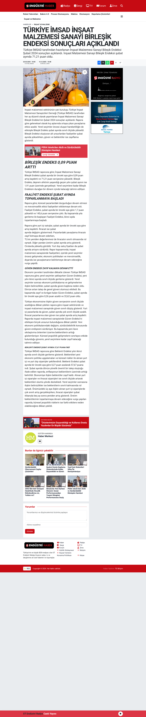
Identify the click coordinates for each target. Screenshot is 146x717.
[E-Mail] (40, 441)
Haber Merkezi (45, 436)
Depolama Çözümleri (101, 14)
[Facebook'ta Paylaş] (99, 63)
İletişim (82, 550)
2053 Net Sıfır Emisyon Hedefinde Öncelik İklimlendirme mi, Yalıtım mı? (34, 492)
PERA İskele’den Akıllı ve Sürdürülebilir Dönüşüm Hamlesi (77, 491)
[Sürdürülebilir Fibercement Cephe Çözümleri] (34, 459)
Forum (102, 5)
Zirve (114, 5)
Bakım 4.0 (44, 14)
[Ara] (121, 6)
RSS (28, 569)
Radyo (67, 5)
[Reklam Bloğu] (107, 84)
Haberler (27, 24)
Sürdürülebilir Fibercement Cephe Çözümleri (33, 469)
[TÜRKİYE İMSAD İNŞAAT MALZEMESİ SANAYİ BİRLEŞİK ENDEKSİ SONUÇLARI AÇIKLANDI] (56, 87)
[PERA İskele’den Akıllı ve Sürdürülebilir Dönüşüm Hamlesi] (77, 481)
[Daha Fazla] (112, 63)
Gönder (30, 531)
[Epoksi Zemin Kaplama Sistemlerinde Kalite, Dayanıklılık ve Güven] (56, 459)
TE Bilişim (119, 569)
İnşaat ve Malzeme (32, 19)
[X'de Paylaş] (103, 63)
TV (91, 5)
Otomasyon (84, 14)
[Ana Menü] (122, 16)
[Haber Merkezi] (30, 437)
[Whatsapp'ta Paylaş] (108, 63)
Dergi (79, 5)
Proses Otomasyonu (60, 14)
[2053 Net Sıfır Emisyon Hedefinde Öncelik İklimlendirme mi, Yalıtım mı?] (34, 481)
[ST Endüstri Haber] (40, 6)
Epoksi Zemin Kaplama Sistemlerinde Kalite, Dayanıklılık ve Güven (55, 469)
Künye (82, 555)
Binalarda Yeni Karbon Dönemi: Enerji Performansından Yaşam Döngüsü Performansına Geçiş (55, 493)
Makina (74, 14)
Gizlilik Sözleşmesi (66, 550)
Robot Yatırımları (30, 14)
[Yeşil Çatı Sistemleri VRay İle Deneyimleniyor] (77, 459)
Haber (61, 543)
